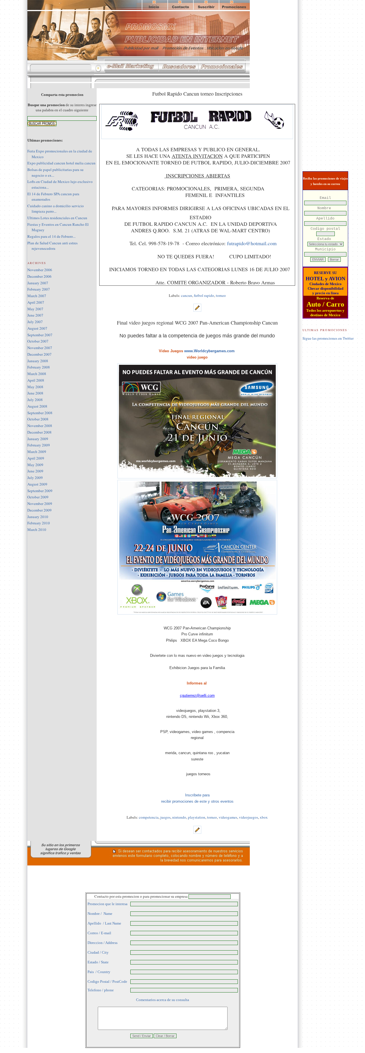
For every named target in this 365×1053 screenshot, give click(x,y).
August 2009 (37, 484)
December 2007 (39, 354)
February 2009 (38, 445)
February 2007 (38, 289)
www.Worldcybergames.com (209, 351)
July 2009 (35, 477)
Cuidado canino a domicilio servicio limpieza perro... (55, 208)
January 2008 (37, 360)
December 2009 (39, 510)
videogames (228, 817)
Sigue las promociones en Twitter (328, 338)
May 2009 (35, 464)
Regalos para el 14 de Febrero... (51, 236)
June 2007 (35, 315)
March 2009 (36, 451)
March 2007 (36, 295)
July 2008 (35, 399)
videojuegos (248, 817)
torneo (221, 295)
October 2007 (37, 341)
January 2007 (37, 282)
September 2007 (39, 334)
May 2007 (35, 308)
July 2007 (35, 321)
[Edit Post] (197, 310)
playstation (196, 817)
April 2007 (35, 302)
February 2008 (38, 367)
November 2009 (39, 503)
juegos (165, 817)
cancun (186, 295)
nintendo (179, 817)
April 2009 (35, 458)
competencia (149, 817)
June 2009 (35, 471)
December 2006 (39, 276)
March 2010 (36, 529)
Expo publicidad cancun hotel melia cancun (61, 163)
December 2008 (39, 432)
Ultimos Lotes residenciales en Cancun (57, 217)
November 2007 (39, 347)
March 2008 (36, 373)
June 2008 (35, 393)
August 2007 (37, 328)
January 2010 (37, 516)
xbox (264, 817)
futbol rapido (204, 295)
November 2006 (39, 269)
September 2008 (39, 412)
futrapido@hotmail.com (252, 243)
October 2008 (37, 419)
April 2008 (35, 380)
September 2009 (39, 490)
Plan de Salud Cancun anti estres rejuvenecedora (52, 245)
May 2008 (35, 386)
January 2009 (37, 438)
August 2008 (37, 406)
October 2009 (37, 497)
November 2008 (39, 425)
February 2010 (38, 523)
